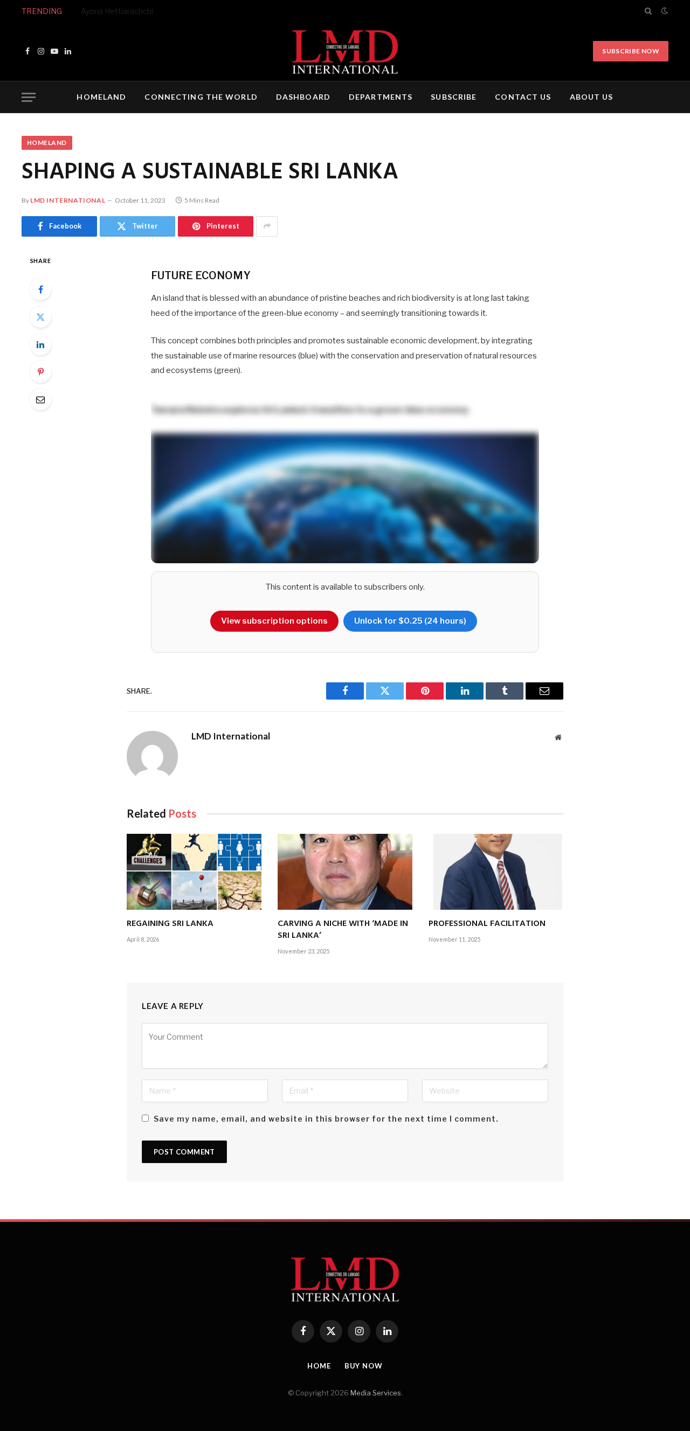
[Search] (648, 11)
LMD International (67, 200)
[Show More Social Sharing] (267, 226)
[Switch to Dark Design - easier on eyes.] (663, 11)
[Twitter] (40, 317)
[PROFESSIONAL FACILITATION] (496, 872)
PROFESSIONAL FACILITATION (487, 924)
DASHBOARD (303, 96)
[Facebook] (40, 289)
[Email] (40, 399)
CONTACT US (523, 96)
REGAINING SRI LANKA (170, 924)
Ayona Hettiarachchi (117, 11)
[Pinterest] (40, 372)
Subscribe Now (630, 51)
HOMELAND (101, 96)
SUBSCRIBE (454, 96)
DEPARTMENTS (380, 96)
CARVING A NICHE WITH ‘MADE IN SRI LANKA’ (343, 930)
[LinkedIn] (40, 344)
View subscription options (274, 621)
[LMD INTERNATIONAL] (345, 51)
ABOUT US (591, 96)
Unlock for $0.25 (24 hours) (410, 621)
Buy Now (363, 1365)
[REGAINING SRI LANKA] (194, 872)
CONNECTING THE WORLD (200, 96)
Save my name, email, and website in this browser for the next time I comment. (326, 1118)
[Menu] (29, 97)
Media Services (375, 1392)
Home (319, 1365)
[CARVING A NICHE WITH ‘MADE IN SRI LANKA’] (345, 872)
